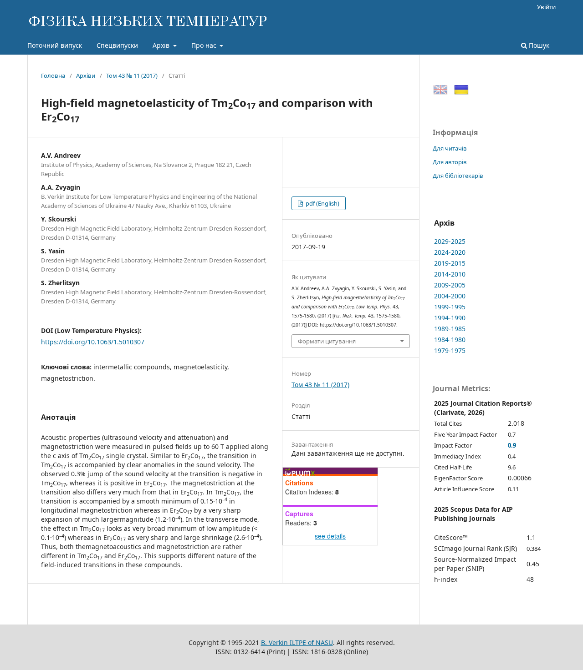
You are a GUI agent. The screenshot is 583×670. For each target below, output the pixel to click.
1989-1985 (449, 328)
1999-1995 (449, 306)
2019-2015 (449, 263)
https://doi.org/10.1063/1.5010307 (92, 342)
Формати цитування (327, 341)
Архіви (85, 75)
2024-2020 (449, 252)
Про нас (204, 45)
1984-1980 (449, 339)
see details (330, 535)
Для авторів (450, 162)
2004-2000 (449, 296)
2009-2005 (449, 285)
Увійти (546, 7)
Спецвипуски (117, 45)
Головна (53, 75)
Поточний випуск (54, 45)
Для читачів (450, 148)
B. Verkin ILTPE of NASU (297, 642)
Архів (162, 45)
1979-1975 (449, 350)
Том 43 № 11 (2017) (132, 75)
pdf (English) (321, 203)
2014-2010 (449, 274)
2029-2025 (449, 241)
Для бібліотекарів (458, 175)
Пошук (538, 45)
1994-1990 (449, 317)
